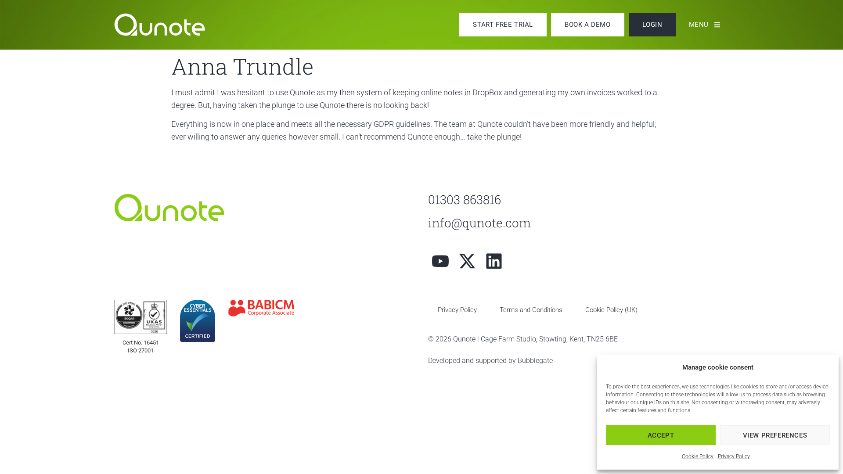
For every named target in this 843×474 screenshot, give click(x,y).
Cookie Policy (697, 456)
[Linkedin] (494, 261)
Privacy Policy (734, 456)
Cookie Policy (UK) (611, 310)
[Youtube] (440, 261)
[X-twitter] (467, 261)
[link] (169, 24)
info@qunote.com (479, 223)
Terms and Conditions (531, 310)
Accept (661, 435)
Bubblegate (535, 360)
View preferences (775, 435)
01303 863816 (464, 199)
